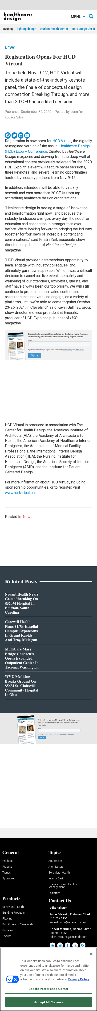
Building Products (13, 912)
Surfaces (7, 930)
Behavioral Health (59, 872)
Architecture (55, 866)
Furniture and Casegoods (17, 924)
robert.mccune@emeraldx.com (68, 937)
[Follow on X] (75, 945)
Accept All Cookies (48, 1002)
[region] (48, 979)
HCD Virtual (62, 141)
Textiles (6, 936)
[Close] (91, 954)
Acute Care (55, 861)
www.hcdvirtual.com (21, 492)
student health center (54, 28)
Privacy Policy (78, 979)
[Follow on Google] (82, 945)
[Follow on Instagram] (60, 945)
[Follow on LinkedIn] (52, 945)
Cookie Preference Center (48, 989)
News (10, 48)
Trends (6, 872)
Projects (7, 866)
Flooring (7, 918)
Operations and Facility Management (62, 886)
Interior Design (57, 878)
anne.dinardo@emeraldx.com (68, 922)
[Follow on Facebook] (67, 945)
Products (7, 861)
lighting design (26, 28)
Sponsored (8, 878)
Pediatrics (54, 893)
